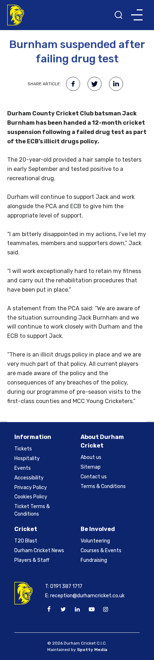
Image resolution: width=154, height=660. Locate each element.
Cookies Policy (30, 497)
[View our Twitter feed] (63, 609)
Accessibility (29, 478)
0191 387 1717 (66, 586)
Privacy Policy (30, 487)
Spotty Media (92, 649)
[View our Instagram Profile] (106, 609)
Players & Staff (31, 560)
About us (91, 457)
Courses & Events (101, 550)
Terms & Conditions (103, 486)
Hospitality (27, 458)
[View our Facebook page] (49, 609)
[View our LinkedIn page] (77, 609)
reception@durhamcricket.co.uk (87, 596)
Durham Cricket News (39, 550)
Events (22, 468)
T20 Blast (25, 541)
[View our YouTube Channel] (91, 609)
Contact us (94, 477)
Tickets (23, 449)
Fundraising (94, 560)
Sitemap (91, 467)
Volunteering (95, 541)
